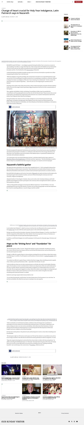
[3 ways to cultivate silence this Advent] (66, 19)
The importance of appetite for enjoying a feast (76, 26)
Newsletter (78, 2)
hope (38, 260)
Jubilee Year (11, 229)
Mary (31, 87)
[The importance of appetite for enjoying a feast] (66, 26)
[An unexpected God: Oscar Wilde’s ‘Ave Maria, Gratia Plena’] (66, 47)
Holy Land (22, 100)
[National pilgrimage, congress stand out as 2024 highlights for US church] (11, 369)
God (41, 322)
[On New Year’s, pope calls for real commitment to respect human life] (31, 369)
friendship (32, 345)
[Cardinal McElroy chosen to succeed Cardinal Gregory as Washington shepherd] (31, 388)
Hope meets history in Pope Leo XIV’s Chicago (76, 40)
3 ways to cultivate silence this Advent (75, 19)
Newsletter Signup (19, 413)
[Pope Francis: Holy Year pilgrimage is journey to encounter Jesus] (11, 388)
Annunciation (30, 70)
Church (4, 8)
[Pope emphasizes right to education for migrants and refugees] (52, 369)
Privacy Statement (65, 413)
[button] (2, 2)
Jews (48, 238)
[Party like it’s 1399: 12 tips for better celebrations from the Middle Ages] (66, 33)
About (39, 412)
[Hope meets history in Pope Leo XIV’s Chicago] (66, 40)
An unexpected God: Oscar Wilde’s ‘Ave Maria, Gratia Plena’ (75, 48)
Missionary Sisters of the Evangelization (16, 159)
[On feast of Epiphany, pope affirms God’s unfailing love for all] (52, 388)
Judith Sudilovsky (16, 107)
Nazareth (35, 173)
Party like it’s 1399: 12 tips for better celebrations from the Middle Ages (76, 33)
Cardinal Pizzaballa (48, 256)
